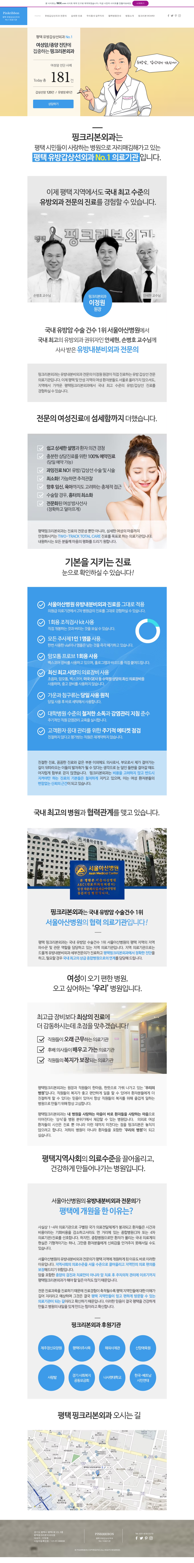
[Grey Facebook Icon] (168, 15)
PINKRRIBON (104, 1534)
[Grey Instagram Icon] (179, 15)
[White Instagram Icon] (151, 1538)
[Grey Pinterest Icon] (176, 15)
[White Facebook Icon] (136, 1538)
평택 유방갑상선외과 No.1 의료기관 (11, 18)
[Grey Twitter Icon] (172, 15)
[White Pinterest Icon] (146, 1538)
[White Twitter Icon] (141, 1538)
